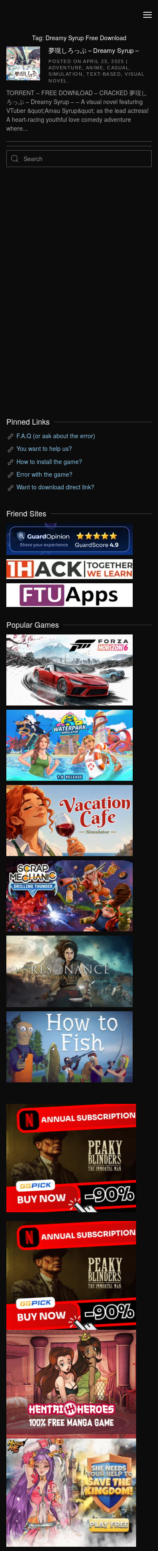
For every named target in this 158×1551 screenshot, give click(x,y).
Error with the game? (44, 474)
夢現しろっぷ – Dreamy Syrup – (93, 50)
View (69, 668)
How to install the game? (49, 461)
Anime (95, 67)
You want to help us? (44, 448)
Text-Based (103, 74)
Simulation (65, 74)
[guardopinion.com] (69, 538)
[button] (147, 15)
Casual (118, 67)
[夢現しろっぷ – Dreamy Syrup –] (23, 62)
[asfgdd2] (71, 1383)
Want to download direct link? (55, 487)
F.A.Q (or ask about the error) (55, 435)
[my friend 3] (69, 568)
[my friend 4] (69, 594)
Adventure (65, 67)
